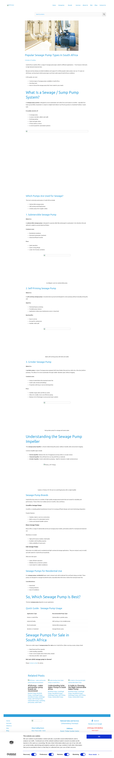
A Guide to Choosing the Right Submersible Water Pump (77, 687)
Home (8, 721)
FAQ (7, 728)
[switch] (51, 754)
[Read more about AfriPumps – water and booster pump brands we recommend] (37, 681)
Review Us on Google (95, 724)
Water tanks (38, 702)
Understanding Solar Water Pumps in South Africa (57, 687)
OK (99, 736)
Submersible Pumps (33, 700)
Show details (93, 754)
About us (9, 725)
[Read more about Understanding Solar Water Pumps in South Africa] (57, 681)
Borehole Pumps (52, 691)
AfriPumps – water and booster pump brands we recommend (35, 688)
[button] (65, 5)
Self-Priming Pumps (37, 698)
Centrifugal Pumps (37, 695)
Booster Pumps (32, 693)
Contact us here (33, 663)
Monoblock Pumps (33, 697)
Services (8, 723)
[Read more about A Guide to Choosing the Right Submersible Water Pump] (77, 681)
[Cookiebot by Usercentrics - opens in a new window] (11, 754)
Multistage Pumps (53, 695)
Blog (7, 730)
